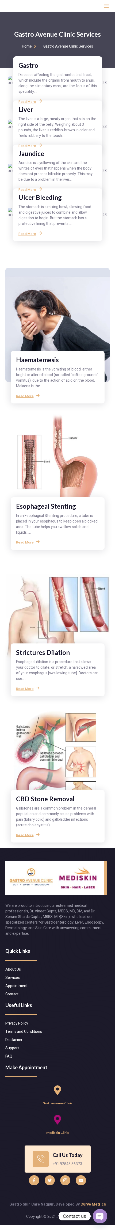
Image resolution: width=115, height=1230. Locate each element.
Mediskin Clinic (57, 1133)
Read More (27, 101)
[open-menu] (106, 6)
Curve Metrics (93, 1204)
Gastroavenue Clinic (57, 1103)
